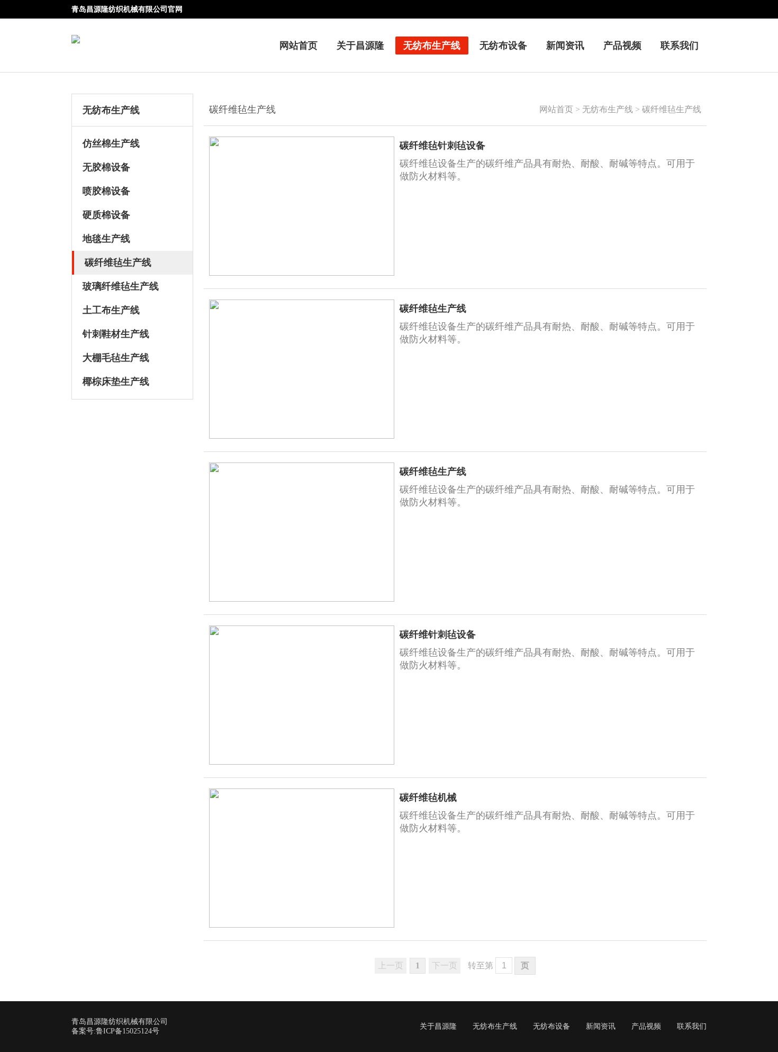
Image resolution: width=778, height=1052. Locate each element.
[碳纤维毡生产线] (301, 435)
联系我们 (680, 45)
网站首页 (298, 45)
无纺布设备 (503, 45)
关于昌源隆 (360, 45)
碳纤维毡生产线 (671, 109)
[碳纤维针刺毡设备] (301, 761)
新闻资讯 (565, 45)
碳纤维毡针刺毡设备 (442, 145)
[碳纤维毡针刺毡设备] (301, 272)
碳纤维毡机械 (428, 797)
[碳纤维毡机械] (301, 924)
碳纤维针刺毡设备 (438, 634)
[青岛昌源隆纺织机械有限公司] (75, 32)
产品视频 (622, 45)
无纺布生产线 (431, 45)
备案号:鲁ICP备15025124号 (115, 1031)
